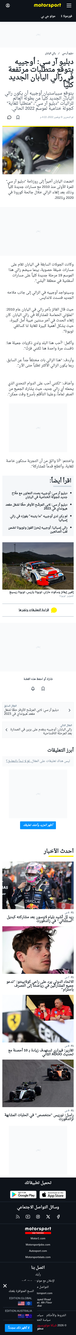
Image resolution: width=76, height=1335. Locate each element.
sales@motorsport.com (38, 1293)
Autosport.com (38, 1251)
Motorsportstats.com (38, 1257)
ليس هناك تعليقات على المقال (38, 761)
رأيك (38, 1274)
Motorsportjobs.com (38, 1244)
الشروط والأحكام (56, 1315)
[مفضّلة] (18, 117)
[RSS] (18, 1217)
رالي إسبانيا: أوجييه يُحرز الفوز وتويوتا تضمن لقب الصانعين (37, 530)
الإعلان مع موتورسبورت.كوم (38, 1281)
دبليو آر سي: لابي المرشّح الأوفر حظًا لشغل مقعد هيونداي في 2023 (36, 507)
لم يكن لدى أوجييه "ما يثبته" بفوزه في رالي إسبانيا (38, 518)
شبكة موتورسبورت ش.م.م (41, 1325)
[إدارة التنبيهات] (33, 689)
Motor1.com (38, 1238)
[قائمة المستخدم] (8, 5)
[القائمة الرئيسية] (69, 5)
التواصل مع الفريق (38, 1287)
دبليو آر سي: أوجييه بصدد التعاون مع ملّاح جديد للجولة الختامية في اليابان (39, 495)
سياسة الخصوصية (39, 1320)
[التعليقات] (8, 117)
